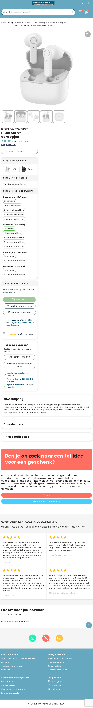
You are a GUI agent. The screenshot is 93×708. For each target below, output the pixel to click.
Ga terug (8, 22)
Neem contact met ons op (46, 501)
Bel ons (46, 495)
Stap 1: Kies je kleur (14, 160)
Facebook (56, 685)
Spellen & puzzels (10, 693)
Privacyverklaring (56, 662)
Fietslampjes (7, 681)
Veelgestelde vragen (12, 666)
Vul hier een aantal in (14, 184)
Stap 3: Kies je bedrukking (18, 191)
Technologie (41, 22)
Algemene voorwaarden (60, 658)
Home (18, 22)
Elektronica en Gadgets (13, 689)
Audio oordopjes (58, 22)
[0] (79, 12)
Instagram (56, 681)
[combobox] (35, 12)
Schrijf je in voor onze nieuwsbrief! (18, 658)
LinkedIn (55, 689)
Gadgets (28, 22)
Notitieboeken (8, 685)
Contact (5, 662)
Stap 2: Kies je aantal (15, 177)
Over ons (5, 669)
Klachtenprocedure (57, 669)
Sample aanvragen (21, 312)
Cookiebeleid (54, 666)
